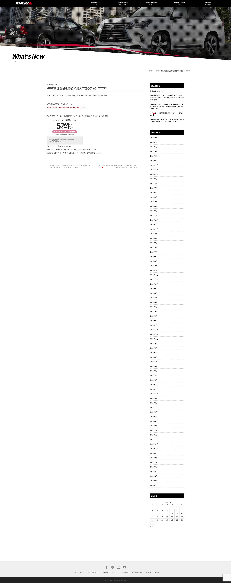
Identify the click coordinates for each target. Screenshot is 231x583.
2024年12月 (154, 220)
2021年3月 (153, 426)
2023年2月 (153, 320)
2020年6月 (153, 467)
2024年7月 (153, 243)
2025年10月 (154, 174)
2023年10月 (154, 284)
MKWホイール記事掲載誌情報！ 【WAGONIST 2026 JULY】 (167, 114)
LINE (112, 567)
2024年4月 (153, 256)
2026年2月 (153, 160)
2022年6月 (153, 357)
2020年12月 (154, 439)
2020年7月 (153, 462)
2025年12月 (154, 165)
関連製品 (105, 572)
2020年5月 (153, 471)
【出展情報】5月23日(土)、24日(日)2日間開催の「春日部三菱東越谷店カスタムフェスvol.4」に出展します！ (167, 121)
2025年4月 (153, 202)
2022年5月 (153, 362)
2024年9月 (153, 234)
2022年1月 (153, 380)
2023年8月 (153, 293)
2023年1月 (153, 325)
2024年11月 (154, 224)
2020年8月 (153, 458)
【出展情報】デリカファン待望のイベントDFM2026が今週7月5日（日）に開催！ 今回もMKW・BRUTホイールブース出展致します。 (166, 106)
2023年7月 (153, 298)
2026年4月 (153, 151)
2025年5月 (153, 197)
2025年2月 (153, 211)
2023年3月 (153, 316)
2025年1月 (153, 215)
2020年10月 (154, 449)
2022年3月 (153, 371)
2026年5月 (153, 147)
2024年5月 (153, 252)
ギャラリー (115, 572)
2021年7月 (153, 407)
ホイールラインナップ (93, 572)
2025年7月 (153, 188)
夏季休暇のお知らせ (156, 91)
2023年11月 (154, 279)
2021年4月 (153, 421)
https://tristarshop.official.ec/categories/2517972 (66, 107)
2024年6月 (153, 247)
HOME (151, 71)
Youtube (125, 567)
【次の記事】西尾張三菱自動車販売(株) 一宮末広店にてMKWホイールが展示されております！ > (117, 166)
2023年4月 (153, 311)
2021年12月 (154, 384)
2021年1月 (153, 435)
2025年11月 (154, 170)
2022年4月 (153, 366)
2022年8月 (153, 348)
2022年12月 (154, 330)
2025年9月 (153, 179)
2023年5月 (153, 307)
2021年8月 (153, 403)
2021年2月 (153, 430)
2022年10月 (154, 339)
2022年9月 (153, 343)
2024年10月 (154, 229)
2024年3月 (153, 261)
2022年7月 (153, 352)
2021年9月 (153, 398)
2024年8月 (153, 238)
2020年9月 (153, 453)
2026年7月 (153, 142)
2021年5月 (153, 417)
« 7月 (152, 526)
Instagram (119, 567)
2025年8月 (153, 183)
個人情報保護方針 (137, 572)
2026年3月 (153, 156)
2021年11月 (154, 389)
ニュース (82, 572)
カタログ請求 (125, 572)
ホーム (74, 572)
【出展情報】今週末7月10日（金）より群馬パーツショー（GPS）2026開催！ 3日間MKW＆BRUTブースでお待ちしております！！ (167, 98)
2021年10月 (154, 394)
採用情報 (148, 572)
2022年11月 (154, 334)
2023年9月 (153, 288)
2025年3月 (153, 206)
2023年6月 (153, 302)
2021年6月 (153, 412)
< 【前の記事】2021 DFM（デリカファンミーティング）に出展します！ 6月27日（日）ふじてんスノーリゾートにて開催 (70, 166)
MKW (50, 3)
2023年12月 (154, 275)
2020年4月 (153, 476)
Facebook (106, 567)
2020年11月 (154, 444)
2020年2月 (153, 485)
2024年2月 (153, 266)
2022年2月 (153, 375)
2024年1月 (153, 270)
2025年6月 (153, 192)
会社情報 (157, 572)
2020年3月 (153, 481)
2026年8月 (153, 138)
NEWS (157, 71)
